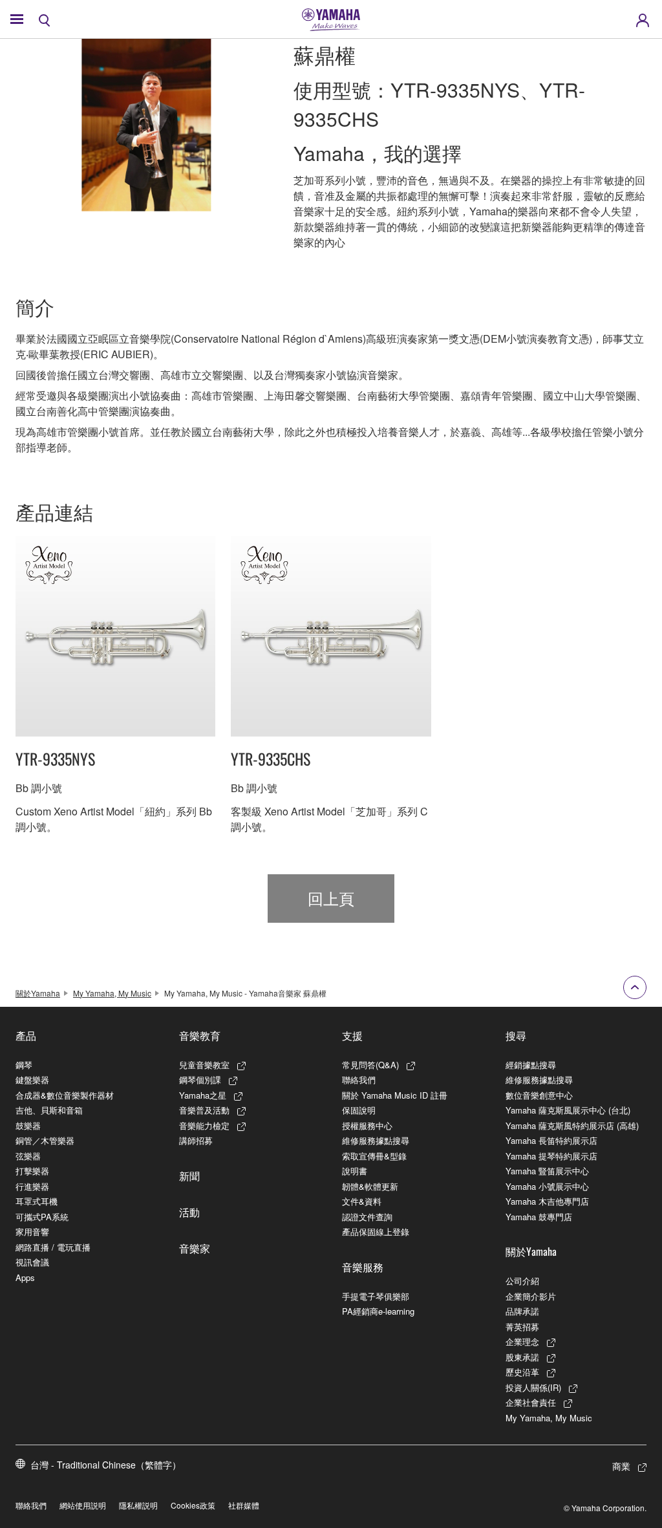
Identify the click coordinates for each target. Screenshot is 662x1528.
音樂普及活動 (204, 1110)
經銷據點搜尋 (531, 1065)
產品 (26, 1035)
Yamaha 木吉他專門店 (547, 1201)
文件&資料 (361, 1201)
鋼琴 (24, 1065)
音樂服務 (362, 1267)
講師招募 (196, 1140)
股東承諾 (522, 1357)
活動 (189, 1212)
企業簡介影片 (531, 1296)
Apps (25, 1277)
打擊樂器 (32, 1171)
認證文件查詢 (367, 1217)
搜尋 (516, 1035)
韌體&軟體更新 (370, 1186)
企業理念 (522, 1341)
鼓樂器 (28, 1125)
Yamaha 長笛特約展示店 (551, 1140)
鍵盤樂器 (32, 1079)
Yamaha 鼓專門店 (539, 1217)
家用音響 (32, 1231)
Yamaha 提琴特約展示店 (551, 1156)
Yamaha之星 (202, 1095)
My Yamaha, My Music (112, 992)
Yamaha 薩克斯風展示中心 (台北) (568, 1110)
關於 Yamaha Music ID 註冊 (394, 1095)
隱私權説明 (138, 1505)
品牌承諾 (522, 1311)
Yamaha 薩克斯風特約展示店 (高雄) (572, 1125)
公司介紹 (522, 1281)
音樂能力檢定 (204, 1125)
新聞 (189, 1175)
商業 (621, 1465)
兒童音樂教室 (204, 1065)
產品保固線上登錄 (375, 1231)
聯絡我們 (359, 1079)
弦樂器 (28, 1156)
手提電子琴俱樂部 (375, 1296)
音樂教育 (199, 1035)
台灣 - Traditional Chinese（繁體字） (105, 1464)
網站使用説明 (82, 1505)
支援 (352, 1035)
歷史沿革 (522, 1372)
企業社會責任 (531, 1402)
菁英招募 (522, 1326)
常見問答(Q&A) (370, 1065)
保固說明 (359, 1110)
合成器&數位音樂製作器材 (65, 1095)
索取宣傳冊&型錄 (374, 1156)
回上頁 (331, 898)
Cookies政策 (193, 1505)
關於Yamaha (38, 992)
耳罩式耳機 (37, 1201)
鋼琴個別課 (200, 1079)
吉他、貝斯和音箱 (49, 1110)
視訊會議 (32, 1262)
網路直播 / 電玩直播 (53, 1247)
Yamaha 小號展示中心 (547, 1186)
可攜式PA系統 (42, 1217)
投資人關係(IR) (533, 1387)
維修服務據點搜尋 (375, 1140)
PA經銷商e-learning (378, 1311)
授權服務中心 (367, 1125)
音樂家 (194, 1248)
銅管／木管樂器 (45, 1140)
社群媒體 (243, 1505)
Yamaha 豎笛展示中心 (547, 1171)
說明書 (354, 1171)
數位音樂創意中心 (539, 1095)
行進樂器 (32, 1186)
